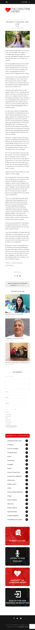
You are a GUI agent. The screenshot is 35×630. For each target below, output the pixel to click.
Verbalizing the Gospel (18, 519)
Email (7, 397)
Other (18, 488)
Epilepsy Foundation (17, 262)
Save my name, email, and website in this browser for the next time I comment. (8, 418)
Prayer (18, 496)
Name (7, 391)
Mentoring (17, 480)
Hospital (17, 464)
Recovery (18, 504)
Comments (17, 272)
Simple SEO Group (23, 626)
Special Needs (18, 511)
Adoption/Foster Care (18, 441)
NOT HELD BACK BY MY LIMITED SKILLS (17, 362)
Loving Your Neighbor (18, 476)
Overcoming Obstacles (19, 19)
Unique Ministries (18, 515)
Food (18, 456)
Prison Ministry (17, 500)
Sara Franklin (9, 265)
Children (18, 444)
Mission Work (17, 484)
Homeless (18, 460)
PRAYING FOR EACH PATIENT (14, 314)
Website (7, 403)
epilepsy (8, 262)
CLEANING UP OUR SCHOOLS (14, 338)
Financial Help (17, 452)
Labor (10, 19)
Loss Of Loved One (17, 472)
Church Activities (18, 448)
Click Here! (21, 285)
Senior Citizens (18, 508)
